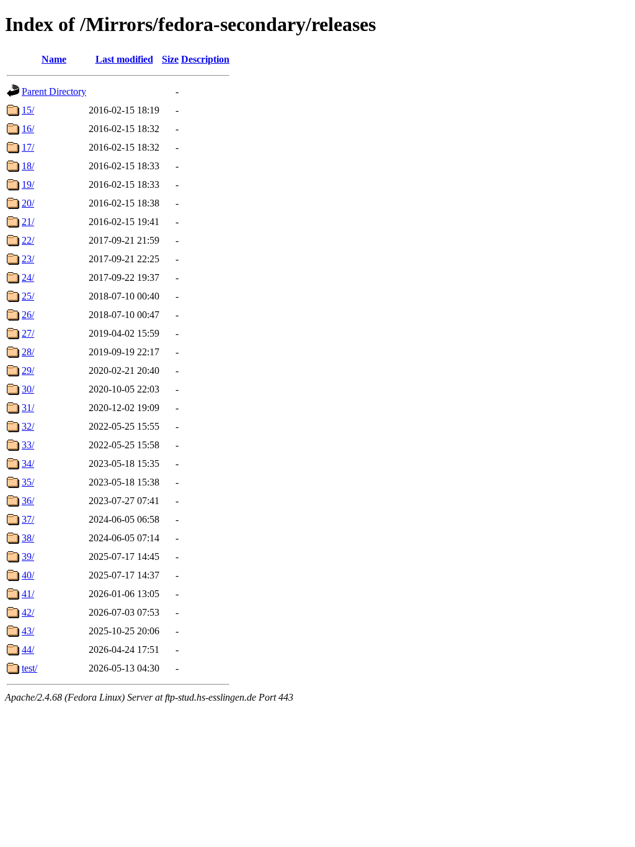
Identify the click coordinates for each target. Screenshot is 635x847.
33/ (28, 445)
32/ (28, 426)
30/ (28, 389)
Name (54, 59)
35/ (28, 482)
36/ (28, 500)
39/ (28, 556)
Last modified (124, 59)
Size (170, 59)
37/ (28, 519)
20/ (28, 203)
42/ (28, 612)
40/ (28, 575)
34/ (28, 463)
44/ (28, 649)
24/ (28, 277)
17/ (28, 147)
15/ (28, 110)
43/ (28, 631)
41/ (28, 593)
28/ (28, 352)
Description (205, 59)
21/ (28, 221)
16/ (28, 128)
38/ (28, 538)
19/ (28, 184)
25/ (28, 296)
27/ (28, 333)
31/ (28, 407)
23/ (28, 259)
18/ (28, 166)
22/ (28, 240)
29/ (28, 370)
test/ (29, 668)
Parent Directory (54, 91)
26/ (28, 314)
